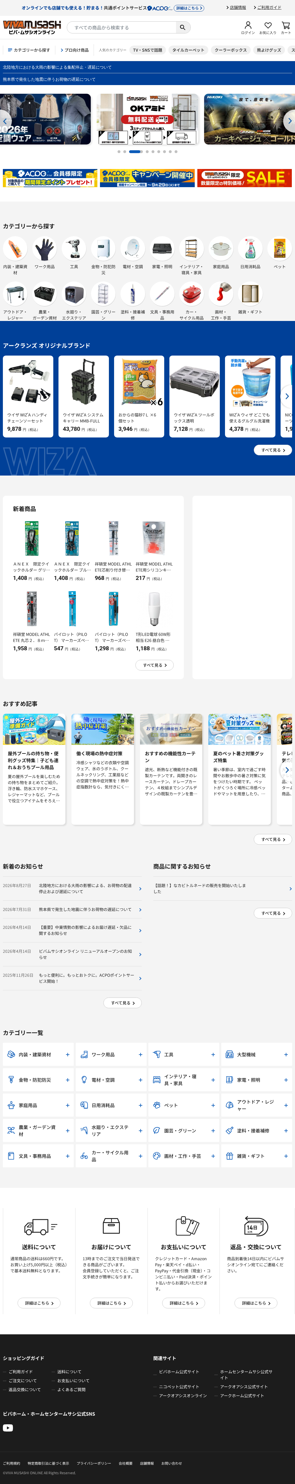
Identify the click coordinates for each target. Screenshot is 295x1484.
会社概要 (126, 1463)
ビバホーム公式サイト (179, 1371)
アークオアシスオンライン (183, 1395)
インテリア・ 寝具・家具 (191, 269)
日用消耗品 (250, 266)
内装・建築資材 (15, 269)
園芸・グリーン (103, 315)
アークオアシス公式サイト (244, 1386)
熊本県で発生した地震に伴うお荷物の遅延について (49, 79)
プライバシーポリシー (94, 1463)
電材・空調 (133, 266)
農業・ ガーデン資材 (45, 315)
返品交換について (25, 1389)
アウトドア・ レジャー (15, 315)
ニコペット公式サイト (179, 1386)
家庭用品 (221, 266)
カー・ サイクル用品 (191, 315)
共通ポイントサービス (110, 7)
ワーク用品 (45, 266)
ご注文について (23, 1380)
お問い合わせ (171, 1463)
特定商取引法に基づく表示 (48, 1463)
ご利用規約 (11, 1463)
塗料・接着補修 (133, 315)
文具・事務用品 (162, 315)
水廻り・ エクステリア (74, 315)
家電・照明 (162, 266)
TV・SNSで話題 (147, 50)
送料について (69, 1371)
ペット (280, 266)
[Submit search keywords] (183, 27)
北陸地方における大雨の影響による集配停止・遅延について (57, 67)
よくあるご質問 (71, 1389)
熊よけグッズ (269, 50)
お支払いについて (73, 1380)
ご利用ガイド (269, 7)
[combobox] (121, 27)
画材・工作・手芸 (221, 315)
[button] (248, 27)
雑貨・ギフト (250, 312)
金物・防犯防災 (103, 269)
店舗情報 (238, 7)
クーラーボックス (231, 50)
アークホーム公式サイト (242, 1395)
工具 (74, 266)
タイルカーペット (188, 50)
